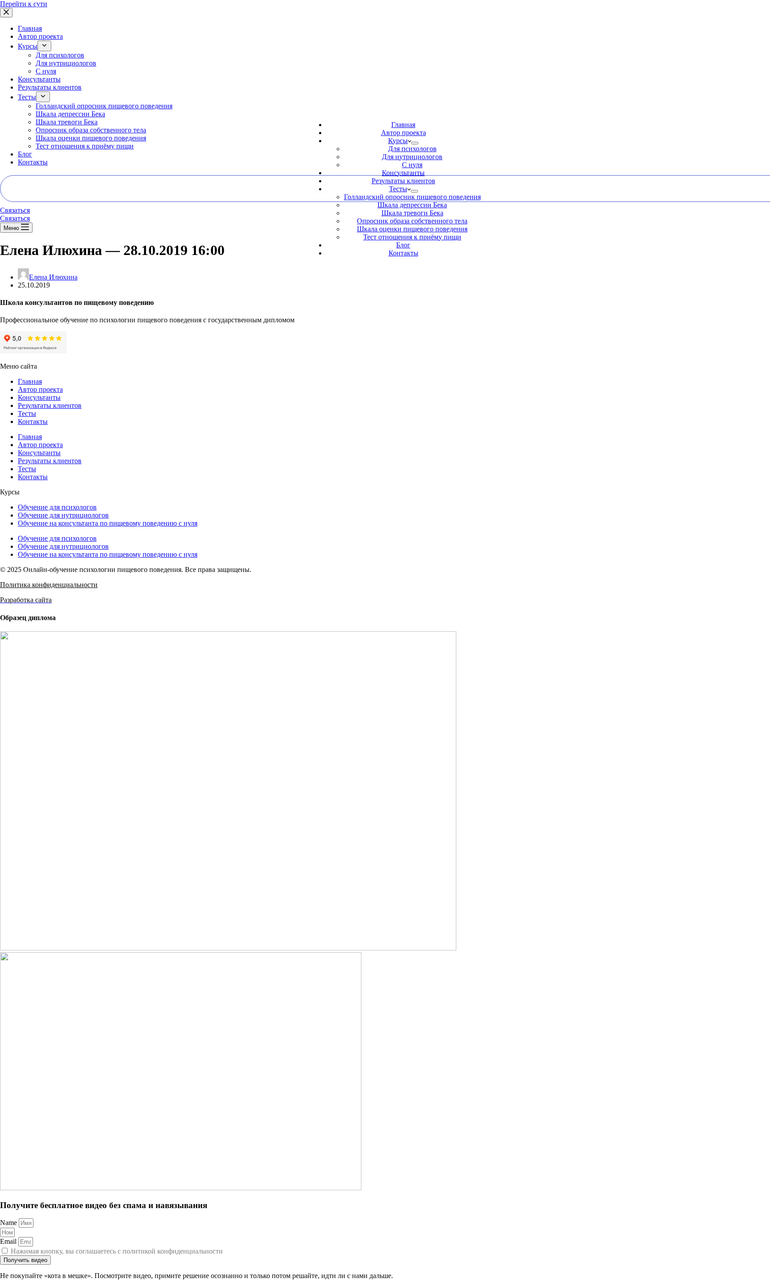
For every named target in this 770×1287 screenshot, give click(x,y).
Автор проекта (403, 132)
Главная (403, 124)
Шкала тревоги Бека (412, 213)
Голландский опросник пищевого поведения (412, 197)
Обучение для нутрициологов (63, 515)
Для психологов (412, 148)
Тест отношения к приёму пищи (412, 237)
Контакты (403, 253)
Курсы (398, 140)
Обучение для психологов (57, 507)
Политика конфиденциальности (49, 584)
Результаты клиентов (403, 181)
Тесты (398, 189)
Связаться (15, 210)
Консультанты (403, 173)
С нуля (412, 165)
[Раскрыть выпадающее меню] (414, 143)
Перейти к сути (23, 4)
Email (9, 1241)
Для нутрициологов (412, 156)
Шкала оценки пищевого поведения (412, 229)
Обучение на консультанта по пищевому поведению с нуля (107, 523)
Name (9, 1222)
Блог (403, 245)
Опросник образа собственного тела (412, 221)
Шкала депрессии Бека (412, 205)
